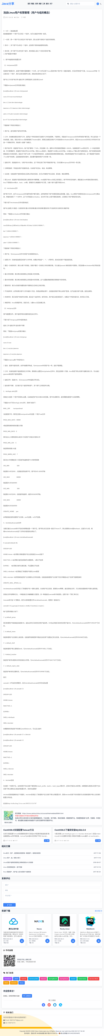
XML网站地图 (40, 1033)
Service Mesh (93, 979)
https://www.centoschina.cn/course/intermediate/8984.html (42, 813)
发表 (10, 905)
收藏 (24, 17)
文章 (36, 3)
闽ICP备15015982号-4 (51, 1033)
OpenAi (23, 979)
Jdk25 (16, 979)
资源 (40, 3)
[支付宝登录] (60, 1004)
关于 (51, 3)
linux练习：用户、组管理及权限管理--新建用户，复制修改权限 (22, 853)
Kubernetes (82, 979)
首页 (29, 3)
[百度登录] (43, 1004)
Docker (73, 979)
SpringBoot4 (53, 979)
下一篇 (98, 840)
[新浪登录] (49, 1004)
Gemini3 (13, 983)
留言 (47, 3)
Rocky (21, 983)
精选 (32, 3)
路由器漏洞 (6, 34)
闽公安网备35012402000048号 (70, 1033)
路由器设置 (14, 31)
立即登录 (28, 996)
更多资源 (98, 911)
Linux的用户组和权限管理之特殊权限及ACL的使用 (18, 862)
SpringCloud (64, 979)
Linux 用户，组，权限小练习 (11, 858)
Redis (6, 983)
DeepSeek (8, 979)
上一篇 (47, 840)
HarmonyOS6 (33, 979)
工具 (43, 3)
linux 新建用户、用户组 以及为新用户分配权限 (17, 872)
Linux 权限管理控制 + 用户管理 (12, 867)
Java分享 (8, 3)
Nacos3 (43, 979)
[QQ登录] (54, 1004)
